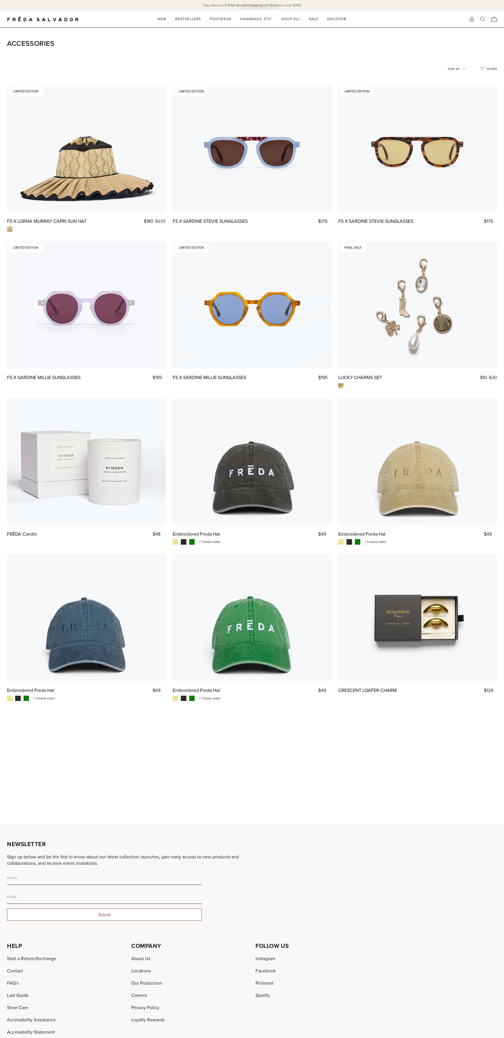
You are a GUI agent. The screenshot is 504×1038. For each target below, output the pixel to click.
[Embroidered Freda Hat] (252, 461)
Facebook (266, 970)
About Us (140, 958)
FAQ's (13, 983)
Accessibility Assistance (31, 1019)
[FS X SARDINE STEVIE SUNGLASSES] (252, 148)
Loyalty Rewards (147, 1019)
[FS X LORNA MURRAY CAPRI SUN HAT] (86, 148)
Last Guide (18, 995)
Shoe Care (17, 1007)
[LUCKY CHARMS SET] (417, 304)
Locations (141, 970)
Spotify (263, 995)
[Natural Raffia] (9, 229)
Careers (139, 995)
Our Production (146, 983)
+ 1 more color (209, 541)
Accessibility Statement (31, 1032)
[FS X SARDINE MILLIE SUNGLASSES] (86, 304)
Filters (492, 69)
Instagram (265, 958)
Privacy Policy (145, 1007)
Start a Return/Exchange (31, 958)
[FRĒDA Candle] (86, 461)
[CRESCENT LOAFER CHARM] (417, 617)
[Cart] (494, 19)
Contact (15, 970)
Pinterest (265, 983)
